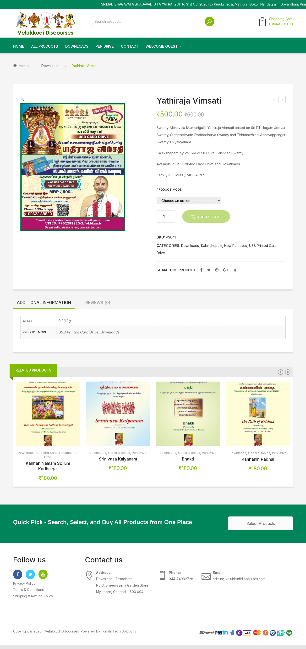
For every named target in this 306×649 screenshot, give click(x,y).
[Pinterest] (217, 269)
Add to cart (209, 217)
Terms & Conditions (28, 590)
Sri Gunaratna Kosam (282, 100)
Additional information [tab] (44, 302)
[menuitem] (18, 46)
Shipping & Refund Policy (33, 596)
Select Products (260, 523)
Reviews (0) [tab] (97, 302)
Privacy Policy (24, 583)
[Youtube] (43, 574)
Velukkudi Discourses (62, 631)
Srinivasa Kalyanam (118, 459)
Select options (38, 414)
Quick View (58, 414)
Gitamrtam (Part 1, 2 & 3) (274, 100)
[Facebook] (201, 269)
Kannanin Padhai (258, 459)
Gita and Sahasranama (53, 453)
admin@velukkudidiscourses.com (239, 579)
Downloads (50, 65)
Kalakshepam (211, 246)
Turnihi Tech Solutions (118, 631)
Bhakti (188, 459)
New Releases (235, 246)
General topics (119, 453)
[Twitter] (209, 269)
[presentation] (280, 372)
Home (24, 65)
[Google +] (225, 269)
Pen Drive (139, 453)
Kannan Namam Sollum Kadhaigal (48, 466)
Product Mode (169, 189)
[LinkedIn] (234, 269)
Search (209, 21)
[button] (22, 99)
